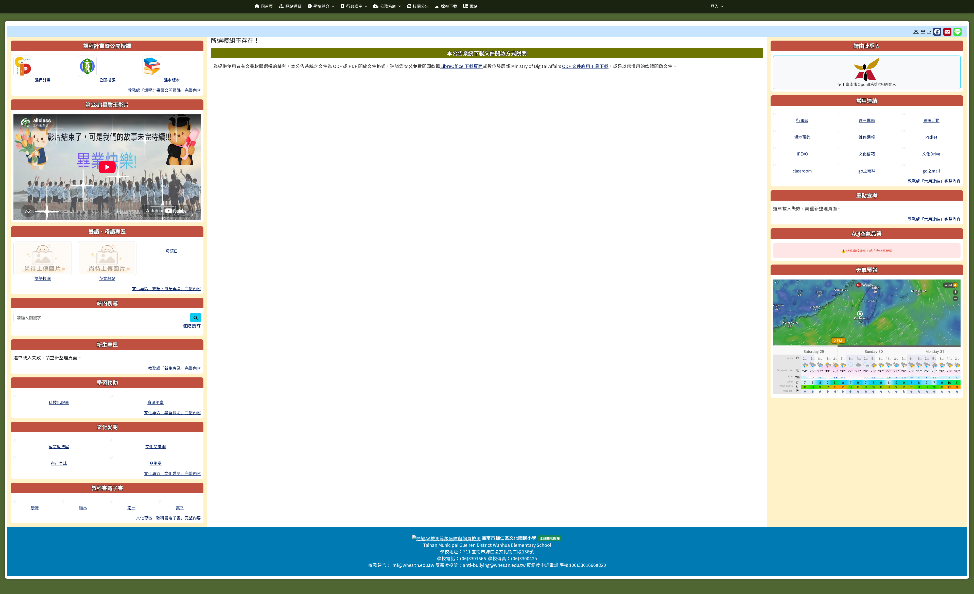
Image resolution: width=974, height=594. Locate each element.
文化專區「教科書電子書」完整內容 (168, 518)
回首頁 (267, 6)
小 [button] (929, 31)
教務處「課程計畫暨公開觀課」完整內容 (164, 90)
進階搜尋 (192, 325)
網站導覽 (293, 6)
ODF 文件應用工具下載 (585, 66)
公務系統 (388, 6)
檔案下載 (449, 6)
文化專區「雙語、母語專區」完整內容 (166, 288)
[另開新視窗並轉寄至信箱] (947, 32)
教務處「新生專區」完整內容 (174, 368)
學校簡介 (321, 6)
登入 (714, 6)
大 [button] (916, 30)
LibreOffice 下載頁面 (461, 66)
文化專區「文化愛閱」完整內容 (172, 473)
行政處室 (354, 6)
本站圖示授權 (550, 538)
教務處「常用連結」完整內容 (934, 181)
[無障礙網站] (446, 538)
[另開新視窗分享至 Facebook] (937, 32)
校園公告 (421, 6)
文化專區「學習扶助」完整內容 (172, 412)
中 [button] (923, 31)
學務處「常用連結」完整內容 (934, 219)
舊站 (473, 6)
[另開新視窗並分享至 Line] (957, 32)
